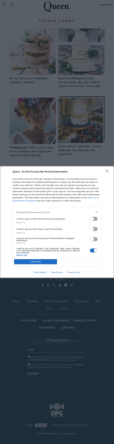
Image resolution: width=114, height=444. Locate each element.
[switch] (94, 219)
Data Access (57, 272)
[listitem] (57, 212)
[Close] (108, 172)
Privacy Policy (73, 272)
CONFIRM (35, 262)
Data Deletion (40, 272)
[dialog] (57, 222)
